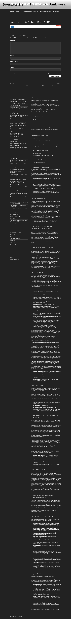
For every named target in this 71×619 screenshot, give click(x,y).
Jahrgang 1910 (12, 248)
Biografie (11, 257)
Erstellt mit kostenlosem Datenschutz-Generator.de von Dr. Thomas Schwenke (45, 609)
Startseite (12, 11)
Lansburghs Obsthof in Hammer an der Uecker (18, 101)
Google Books (12, 250)
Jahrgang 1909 (12, 253)
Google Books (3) (13, 240)
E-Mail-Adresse (14, 61)
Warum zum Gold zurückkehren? (16, 184)
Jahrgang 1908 (12, 255)
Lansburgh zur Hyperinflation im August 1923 (18, 179)
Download (58, 25)
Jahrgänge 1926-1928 (14, 214)
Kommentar (13, 40)
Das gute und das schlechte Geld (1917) (17, 169)
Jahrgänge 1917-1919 (14, 225)
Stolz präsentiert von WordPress (16, 616)
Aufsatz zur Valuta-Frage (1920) (15, 155)
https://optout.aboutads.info (40, 356)
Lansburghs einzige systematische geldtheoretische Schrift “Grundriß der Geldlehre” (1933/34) (18, 193)
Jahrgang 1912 (12, 242)
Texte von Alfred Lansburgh (28, 13)
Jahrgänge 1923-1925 (14, 218)
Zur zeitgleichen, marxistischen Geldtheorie (17, 103)
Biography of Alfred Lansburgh (41, 13)
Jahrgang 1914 (12, 234)
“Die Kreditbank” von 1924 (15, 145)
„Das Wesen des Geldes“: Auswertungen (17, 200)
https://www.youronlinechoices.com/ (53, 356)
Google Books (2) (13, 244)
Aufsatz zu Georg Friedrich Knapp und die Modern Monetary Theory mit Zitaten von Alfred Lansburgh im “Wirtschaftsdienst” (19, 138)
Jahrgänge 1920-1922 (14, 223)
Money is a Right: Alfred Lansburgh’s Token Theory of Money (27, 11)
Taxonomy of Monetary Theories (16, 105)
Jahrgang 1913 (12, 236)
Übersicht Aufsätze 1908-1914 (15, 232)
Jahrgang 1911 (12, 246)
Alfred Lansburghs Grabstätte (15, 167)
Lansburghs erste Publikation (15, 238)
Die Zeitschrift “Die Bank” (15, 13)
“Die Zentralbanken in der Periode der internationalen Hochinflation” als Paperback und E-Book (18, 130)
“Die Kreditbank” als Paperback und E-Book (18, 143)
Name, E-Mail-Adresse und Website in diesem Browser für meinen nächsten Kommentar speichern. (32, 73)
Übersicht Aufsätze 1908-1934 (15, 216)
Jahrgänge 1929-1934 (14, 212)
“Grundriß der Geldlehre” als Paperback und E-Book (19, 150)
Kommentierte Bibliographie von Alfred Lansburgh (49, 11)
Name (12, 55)
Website (12, 67)
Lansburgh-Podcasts (13, 141)
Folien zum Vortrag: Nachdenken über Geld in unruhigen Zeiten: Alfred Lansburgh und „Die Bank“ (18, 176)
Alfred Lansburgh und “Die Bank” (16, 259)
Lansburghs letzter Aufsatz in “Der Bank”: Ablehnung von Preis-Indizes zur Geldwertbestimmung (17, 112)
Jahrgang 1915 (12, 230)
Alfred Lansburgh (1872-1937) (29, 4)
